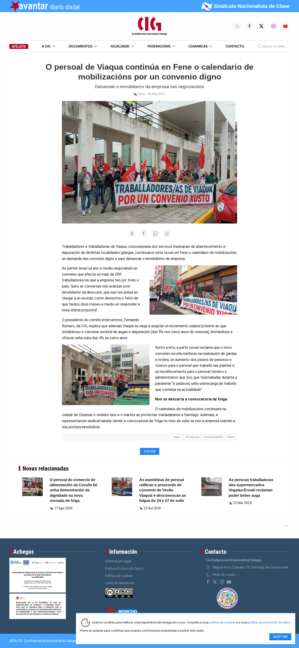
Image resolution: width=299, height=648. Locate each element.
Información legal (118, 561)
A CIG (46, 46)
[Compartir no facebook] (143, 233)
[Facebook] (208, 582)
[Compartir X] (132, 233)
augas (177, 437)
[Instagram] (222, 582)
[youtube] (229, 582)
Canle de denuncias (119, 583)
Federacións (159, 46)
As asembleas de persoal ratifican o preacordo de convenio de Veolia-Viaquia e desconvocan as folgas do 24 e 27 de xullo (162, 490)
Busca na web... (275, 46)
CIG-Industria (192, 437)
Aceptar (280, 637)
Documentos (81, 46)
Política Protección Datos (124, 568)
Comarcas (198, 46)
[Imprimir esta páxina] (167, 233)
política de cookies (222, 622)
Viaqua (231, 437)
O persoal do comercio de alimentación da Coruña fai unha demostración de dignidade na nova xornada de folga (73, 490)
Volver (150, 451)
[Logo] (149, 26)
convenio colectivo (213, 437)
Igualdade (119, 46)
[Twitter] (215, 582)
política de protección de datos (269, 622)
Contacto (235, 46)
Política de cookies (119, 576)
